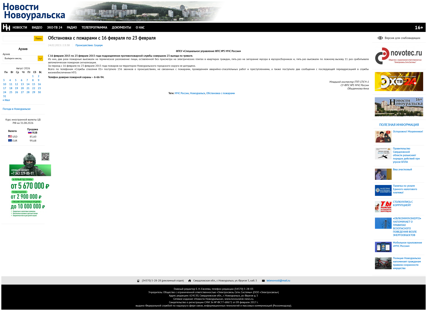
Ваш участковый (402, 169)
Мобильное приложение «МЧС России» (407, 244)
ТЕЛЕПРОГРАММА (94, 27)
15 (33, 84)
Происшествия (84, 45)
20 (22, 88)
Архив (6, 54)
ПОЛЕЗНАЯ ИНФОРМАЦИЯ (399, 124)
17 (4, 88)
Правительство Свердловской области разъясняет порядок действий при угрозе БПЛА (406, 155)
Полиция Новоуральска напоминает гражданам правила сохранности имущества (407, 263)
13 (22, 84)
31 (4, 96)
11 (10, 84)
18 (10, 88)
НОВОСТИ (20, 27)
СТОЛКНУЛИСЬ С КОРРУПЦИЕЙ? (403, 203)
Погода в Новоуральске (17, 108)
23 (39, 88)
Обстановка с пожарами (220, 93)
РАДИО (72, 27)
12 (16, 84)
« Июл (6, 100)
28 (28, 92)
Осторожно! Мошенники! (408, 131)
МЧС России (182, 93)
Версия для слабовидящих (402, 38)
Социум (98, 45)
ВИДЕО (37, 27)
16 (39, 84)
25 (10, 92)
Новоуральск (197, 93)
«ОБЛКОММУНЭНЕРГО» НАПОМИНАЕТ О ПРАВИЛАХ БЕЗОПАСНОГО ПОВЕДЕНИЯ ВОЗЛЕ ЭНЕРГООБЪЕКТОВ (407, 227)
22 (33, 88)
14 (28, 84)
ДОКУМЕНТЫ (121, 27)
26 (16, 92)
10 (4, 84)
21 (28, 88)
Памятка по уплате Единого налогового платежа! (405, 189)
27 (22, 92)
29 (33, 92)
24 (4, 92)
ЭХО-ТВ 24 (54, 27)
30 (39, 92)
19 (16, 88)
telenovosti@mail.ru (278, 280)
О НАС (140, 27)
